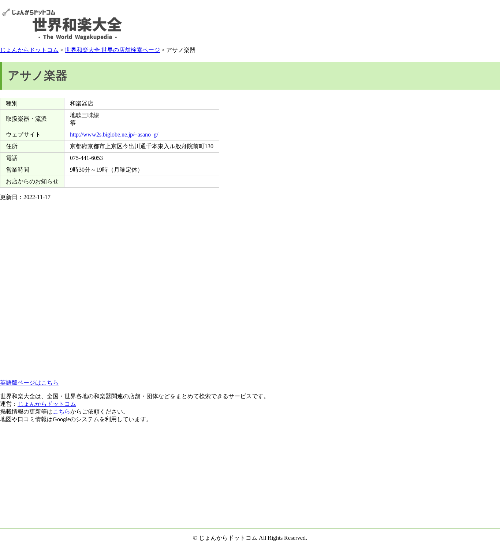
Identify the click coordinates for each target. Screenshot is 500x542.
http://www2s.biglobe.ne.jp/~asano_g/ (114, 134)
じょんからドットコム (29, 50)
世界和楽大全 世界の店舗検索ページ (112, 50)
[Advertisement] (365, 24)
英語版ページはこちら (29, 383)
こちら (61, 411)
